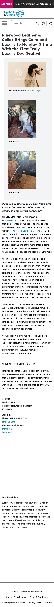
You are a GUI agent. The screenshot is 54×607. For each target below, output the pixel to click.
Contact (48, 602)
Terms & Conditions (39, 597)
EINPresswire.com (12, 220)
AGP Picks (7, 4)
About (15, 591)
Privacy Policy (34, 602)
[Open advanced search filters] (43, 23)
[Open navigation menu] (4, 23)
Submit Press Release (16, 597)
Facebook (7, 432)
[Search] (37, 23)
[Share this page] (50, 23)
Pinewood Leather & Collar (25, 231)
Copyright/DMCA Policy (13, 602)
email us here (8, 422)
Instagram (7, 429)
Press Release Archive (31, 591)
